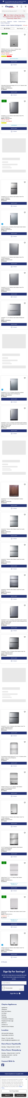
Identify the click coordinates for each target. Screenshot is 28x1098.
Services (3, 1015)
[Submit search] (24, 11)
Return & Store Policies (7, 1026)
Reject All (7, 1095)
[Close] (26, 1079)
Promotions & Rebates (7, 1019)
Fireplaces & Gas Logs (7, 1020)
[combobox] (20, 28)
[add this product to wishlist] (25, 34)
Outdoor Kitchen (21, 21)
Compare (15, 64)
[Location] (17, 6)
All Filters (8, 28)
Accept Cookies (20, 1095)
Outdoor (15, 21)
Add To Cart (14, 61)
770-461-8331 (9, 1038)
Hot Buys (3, 1013)
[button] (2, 6)
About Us (3, 1022)
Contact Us (4, 1024)
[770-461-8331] (21, 6)
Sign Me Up (14, 993)
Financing (4, 1017)
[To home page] (10, 6)
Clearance (4, 1009)
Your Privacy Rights (14, 1091)
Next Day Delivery (6, 1011)
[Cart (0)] (25, 6)
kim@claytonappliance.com (12, 1040)
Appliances (9, 21)
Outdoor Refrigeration (5, 23)
